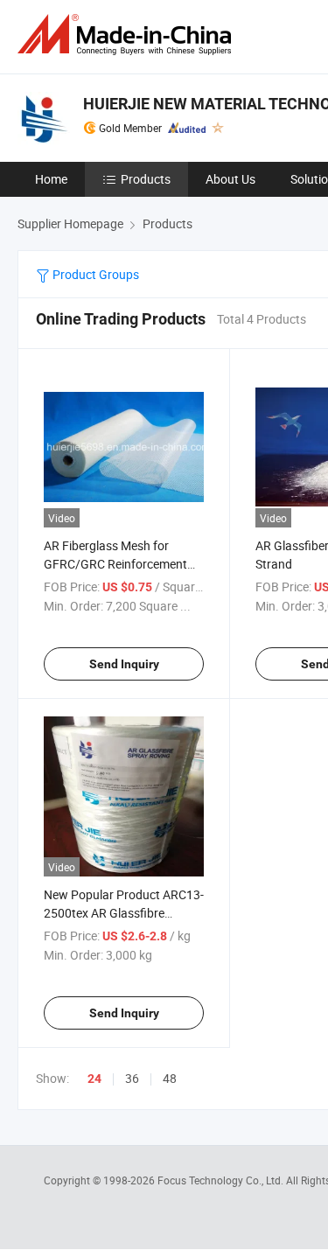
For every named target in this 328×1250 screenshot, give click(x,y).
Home (51, 179)
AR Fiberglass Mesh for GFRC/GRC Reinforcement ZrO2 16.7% (115, 563)
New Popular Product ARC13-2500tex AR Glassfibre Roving (124, 912)
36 (132, 1078)
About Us (230, 179)
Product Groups (94, 274)
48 (170, 1078)
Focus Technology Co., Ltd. (221, 1180)
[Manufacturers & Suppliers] (127, 34)
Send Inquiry (124, 664)
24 (94, 1079)
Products (146, 179)
